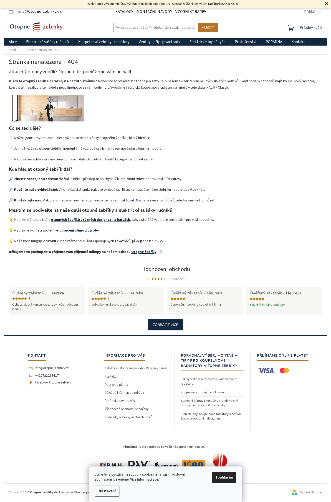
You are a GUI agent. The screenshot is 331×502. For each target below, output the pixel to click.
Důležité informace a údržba (124, 392)
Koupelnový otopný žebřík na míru (204, 392)
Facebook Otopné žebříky (53, 382)
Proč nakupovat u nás (119, 401)
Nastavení (107, 491)
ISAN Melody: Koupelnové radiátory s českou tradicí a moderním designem (211, 416)
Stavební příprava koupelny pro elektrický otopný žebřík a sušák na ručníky (209, 403)
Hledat (208, 27)
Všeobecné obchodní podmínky (126, 409)
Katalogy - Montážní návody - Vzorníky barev (160, 12)
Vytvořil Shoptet (311, 492)
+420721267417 (47, 375)
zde (155, 479)
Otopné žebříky (144, 251)
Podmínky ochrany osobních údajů (128, 417)
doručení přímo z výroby (79, 230)
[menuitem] (12, 42)
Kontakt (110, 376)
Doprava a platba (116, 384)
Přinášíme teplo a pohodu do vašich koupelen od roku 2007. (165, 447)
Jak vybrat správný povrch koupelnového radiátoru (209, 381)
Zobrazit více (165, 324)
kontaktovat (124, 200)
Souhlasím (224, 477)
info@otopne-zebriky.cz (52, 368)
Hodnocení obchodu (165, 269)
